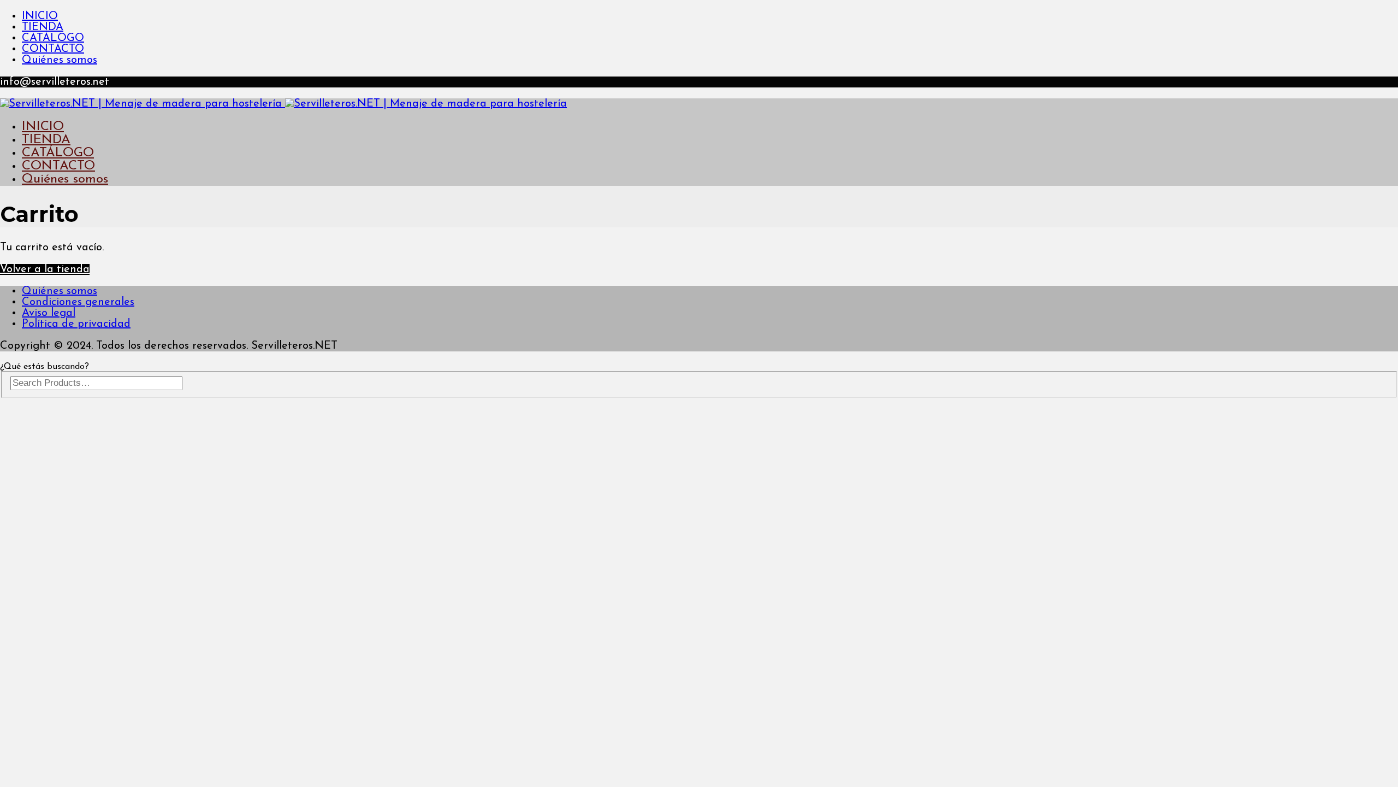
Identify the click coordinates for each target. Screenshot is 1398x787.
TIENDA (42, 27)
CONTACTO (53, 49)
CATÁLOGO (53, 38)
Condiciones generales (78, 302)
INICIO (40, 16)
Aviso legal (48, 313)
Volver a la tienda (45, 269)
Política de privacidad (76, 324)
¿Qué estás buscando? (44, 366)
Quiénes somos (59, 60)
